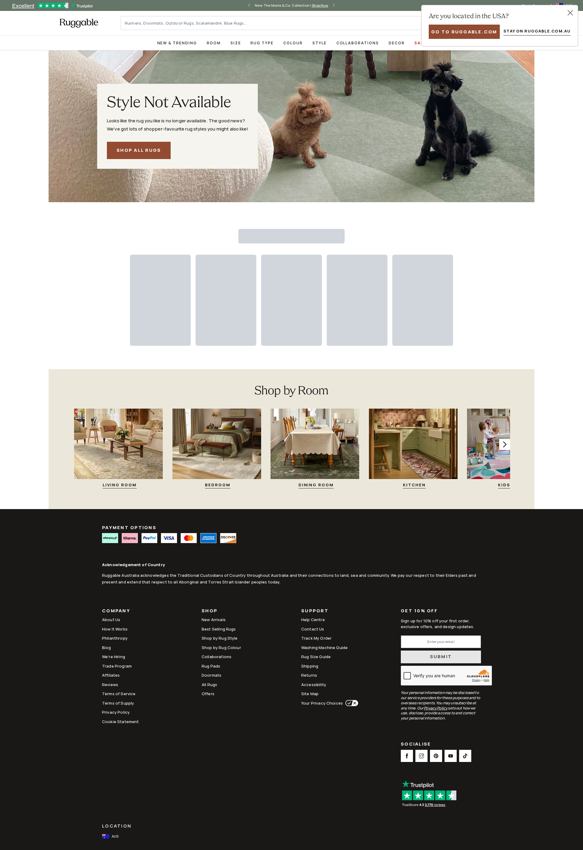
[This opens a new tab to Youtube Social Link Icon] (451, 756)
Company (116, 611)
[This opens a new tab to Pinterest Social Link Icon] (436, 756)
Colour (293, 43)
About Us (111, 619)
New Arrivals (214, 619)
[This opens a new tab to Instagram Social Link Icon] (421, 756)
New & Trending (177, 43)
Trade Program (117, 666)
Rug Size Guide (316, 656)
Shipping (309, 666)
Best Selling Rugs (219, 629)
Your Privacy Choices (322, 703)
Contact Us (312, 629)
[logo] (78, 23)
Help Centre (313, 619)
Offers (208, 693)
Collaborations (357, 43)
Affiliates (111, 675)
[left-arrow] (249, 5)
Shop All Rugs (139, 150)
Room (214, 43)
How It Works (115, 629)
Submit (441, 656)
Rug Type (262, 43)
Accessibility (313, 684)
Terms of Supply (118, 703)
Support (315, 611)
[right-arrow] (334, 5)
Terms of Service (118, 693)
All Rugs (209, 684)
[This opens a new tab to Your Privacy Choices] (350, 703)
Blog (106, 647)
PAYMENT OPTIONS (129, 527)
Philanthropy (115, 638)
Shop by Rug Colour (221, 647)
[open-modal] (570, 13)
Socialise (416, 744)
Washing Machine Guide (324, 647)
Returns (309, 675)
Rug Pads (211, 666)
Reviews (110, 684)
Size (235, 43)
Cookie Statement (120, 721)
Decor (397, 43)
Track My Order (316, 638)
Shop (209, 611)
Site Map (310, 693)
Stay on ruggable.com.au (537, 31)
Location (116, 826)
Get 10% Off (419, 611)
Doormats (211, 675)
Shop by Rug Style (220, 638)
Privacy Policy (116, 712)
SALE (420, 43)
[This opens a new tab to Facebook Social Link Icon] (407, 756)
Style (319, 43)
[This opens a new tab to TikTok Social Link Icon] (465, 756)
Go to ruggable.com (464, 32)
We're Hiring (113, 656)
